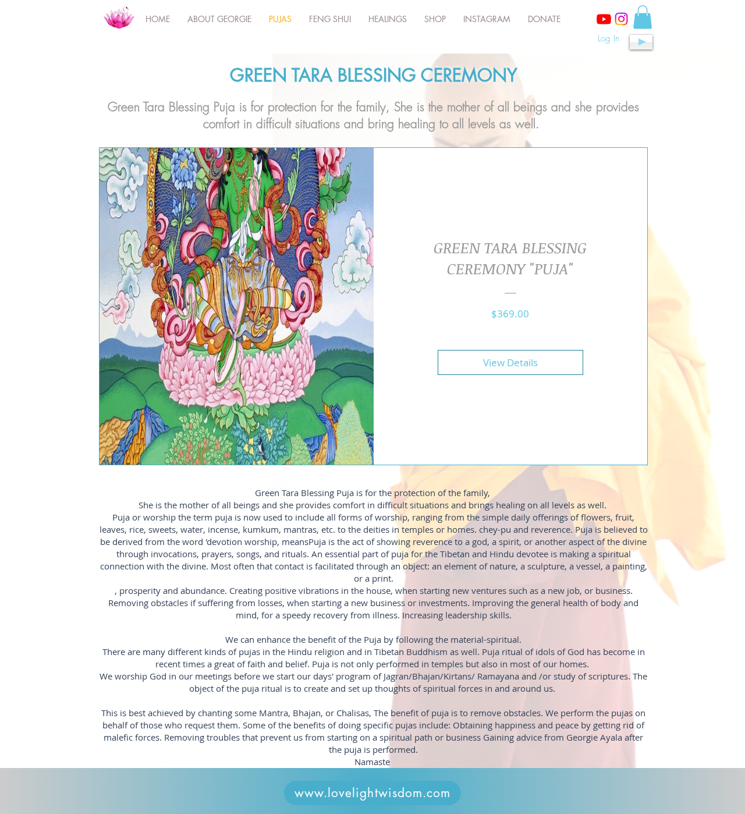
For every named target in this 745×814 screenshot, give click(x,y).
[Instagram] (621, 18)
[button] (642, 17)
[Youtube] (603, 18)
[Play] (641, 42)
